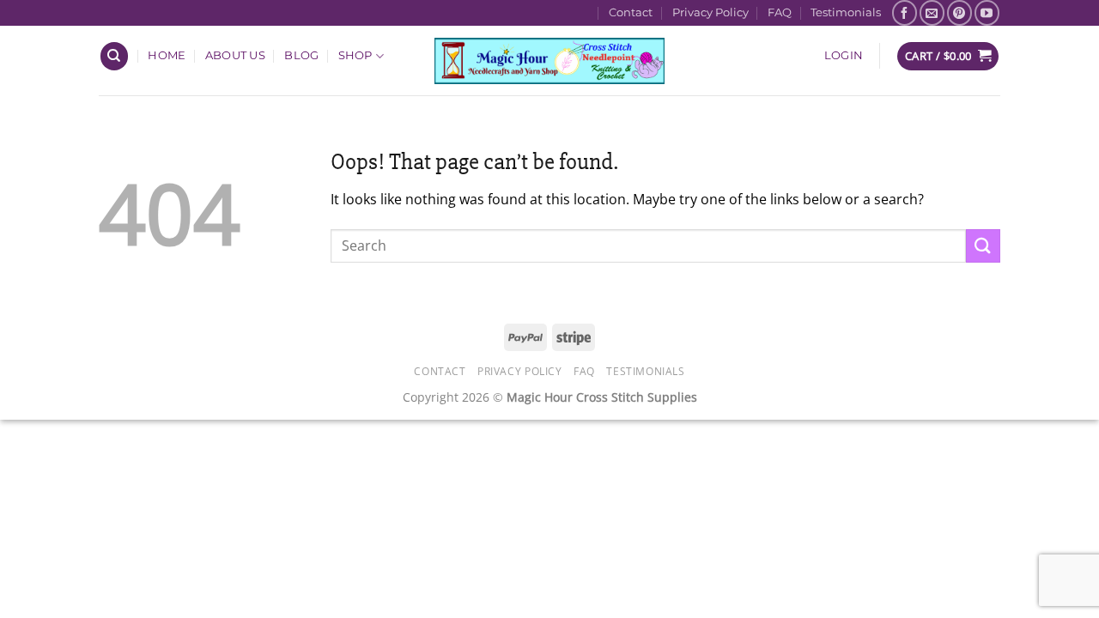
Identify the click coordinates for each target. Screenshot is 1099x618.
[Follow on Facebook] (904, 12)
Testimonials (846, 12)
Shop (355, 55)
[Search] (114, 56)
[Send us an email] (932, 12)
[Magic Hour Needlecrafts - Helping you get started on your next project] (549, 60)
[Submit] (983, 246)
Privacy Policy (710, 12)
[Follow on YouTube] (987, 12)
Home (166, 55)
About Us (235, 55)
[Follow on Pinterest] (959, 12)
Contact (631, 12)
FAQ (780, 12)
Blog (301, 55)
